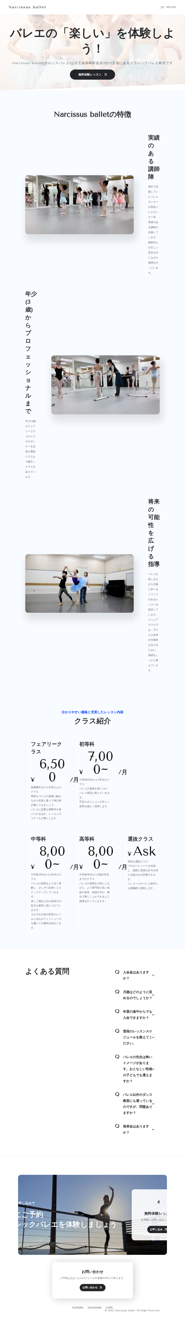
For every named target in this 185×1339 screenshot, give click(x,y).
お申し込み (156, 1229)
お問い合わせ (90, 1287)
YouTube (77, 1307)
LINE (109, 1307)
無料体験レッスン (90, 74)
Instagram (95, 1307)
